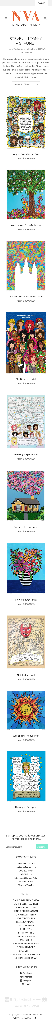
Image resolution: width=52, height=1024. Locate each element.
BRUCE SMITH (26, 950)
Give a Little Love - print (26, 527)
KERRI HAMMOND (26, 907)
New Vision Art (34, 1014)
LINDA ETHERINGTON (26, 911)
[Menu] (5, 18)
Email (27, 984)
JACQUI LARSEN (26, 925)
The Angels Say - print (26, 807)
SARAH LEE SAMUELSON (26, 943)
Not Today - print (26, 675)
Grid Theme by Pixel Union (25, 1018)
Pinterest (27, 976)
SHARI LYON (26, 929)
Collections (19, 48)
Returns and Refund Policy (26, 877)
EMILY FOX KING (26, 918)
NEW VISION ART (26, 863)
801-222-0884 (26, 870)
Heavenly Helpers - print (26, 454)
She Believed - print (26, 379)
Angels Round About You (26, 154)
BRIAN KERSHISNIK (26, 914)
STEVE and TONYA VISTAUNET (26, 954)
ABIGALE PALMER (26, 936)
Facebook (27, 973)
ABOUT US (26, 874)
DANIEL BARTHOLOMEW (26, 900)
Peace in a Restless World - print (26, 296)
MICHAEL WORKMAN (26, 958)
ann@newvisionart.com (26, 867)
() (41, 3)
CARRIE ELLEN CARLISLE (26, 903)
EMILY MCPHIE (26, 932)
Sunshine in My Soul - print (26, 735)
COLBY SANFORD (26, 947)
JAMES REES (26, 940)
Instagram (27, 980)
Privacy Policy (26, 881)
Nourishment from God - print (26, 225)
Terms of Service (26, 885)
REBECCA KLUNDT (26, 921)
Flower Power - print (26, 599)
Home (10, 48)
